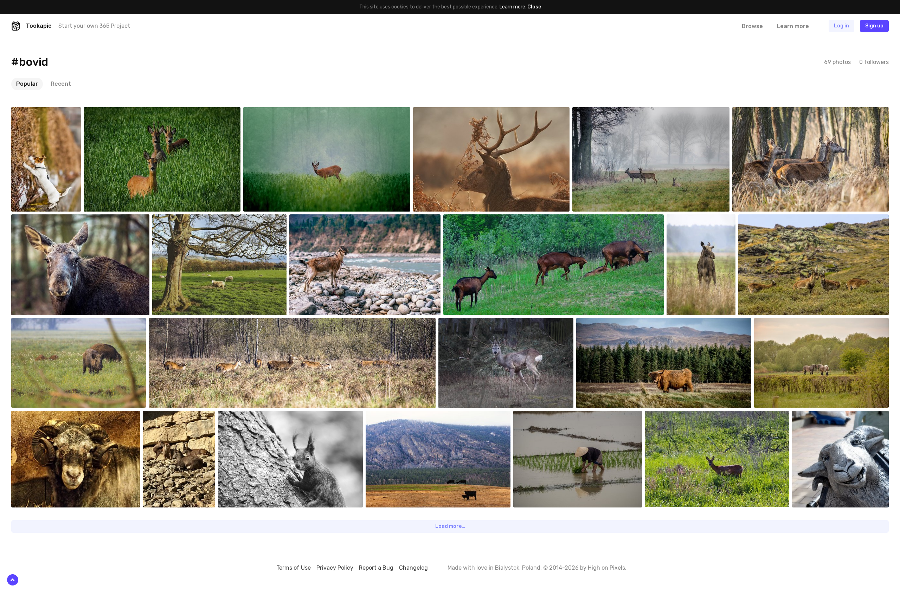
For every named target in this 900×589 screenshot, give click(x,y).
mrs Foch (819, 416)
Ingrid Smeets (786, 323)
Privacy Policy (334, 567)
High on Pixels (606, 567)
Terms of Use (293, 567)
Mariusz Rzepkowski (122, 112)
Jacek (668, 416)
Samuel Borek (249, 416)
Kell (434, 112)
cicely (536, 416)
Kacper (756, 112)
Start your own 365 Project (94, 25)
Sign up (874, 26)
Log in (841, 26)
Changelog (413, 567)
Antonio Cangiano (401, 416)
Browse (752, 26)
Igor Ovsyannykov (325, 219)
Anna (33, 416)
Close (534, 7)
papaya (468, 219)
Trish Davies (606, 323)
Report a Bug (376, 567)
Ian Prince (180, 219)
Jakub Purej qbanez (49, 112)
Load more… (450, 526)
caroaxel (169, 416)
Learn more (512, 7)
